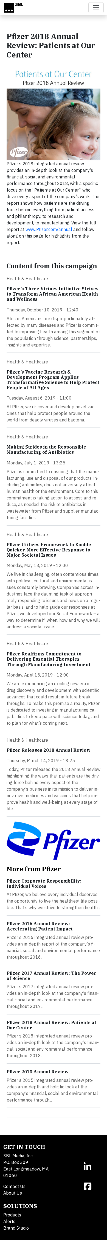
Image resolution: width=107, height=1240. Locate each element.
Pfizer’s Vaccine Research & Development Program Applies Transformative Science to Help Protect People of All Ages (53, 380)
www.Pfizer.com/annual (49, 229)
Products (12, 1215)
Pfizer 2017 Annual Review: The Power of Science (51, 975)
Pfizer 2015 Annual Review (38, 1071)
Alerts (9, 1221)
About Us (12, 1193)
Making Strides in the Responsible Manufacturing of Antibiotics (46, 449)
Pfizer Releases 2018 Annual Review (49, 750)
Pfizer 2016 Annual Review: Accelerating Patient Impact (40, 926)
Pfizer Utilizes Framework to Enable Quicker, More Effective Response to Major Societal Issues (49, 550)
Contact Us (14, 1186)
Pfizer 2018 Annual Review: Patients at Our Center (51, 1025)
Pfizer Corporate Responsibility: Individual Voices (44, 883)
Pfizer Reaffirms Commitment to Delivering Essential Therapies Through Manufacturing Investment (49, 659)
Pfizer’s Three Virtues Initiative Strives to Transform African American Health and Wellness (52, 294)
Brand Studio (16, 1228)
